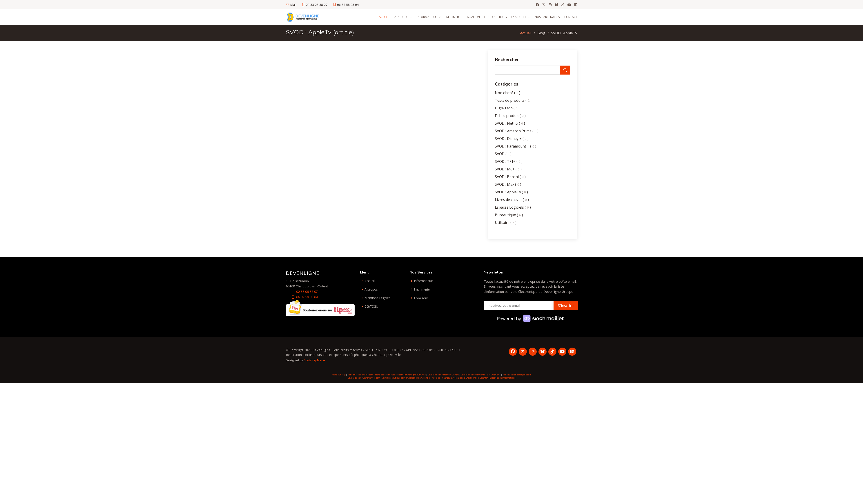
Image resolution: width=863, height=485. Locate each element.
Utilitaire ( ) (505, 222)
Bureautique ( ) (509, 214)
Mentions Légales (377, 298)
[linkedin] (575, 4)
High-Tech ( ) (507, 108)
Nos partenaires (547, 17)
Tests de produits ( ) (513, 100)
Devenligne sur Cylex (415, 374)
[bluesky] (556, 4)
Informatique (423, 280)
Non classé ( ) (507, 92)
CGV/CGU (371, 306)
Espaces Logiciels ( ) (513, 207)
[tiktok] (562, 4)
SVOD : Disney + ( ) (512, 138)
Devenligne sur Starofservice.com (364, 377)
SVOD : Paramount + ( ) (515, 146)
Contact (570, 17)
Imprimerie (453, 17)
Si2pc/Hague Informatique (503, 377)
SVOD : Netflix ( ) (510, 123)
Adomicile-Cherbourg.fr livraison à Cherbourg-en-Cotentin (460, 377)
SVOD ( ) (503, 153)
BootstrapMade (314, 360)
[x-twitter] (543, 4)
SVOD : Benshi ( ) (510, 176)
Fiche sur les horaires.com (360, 374)
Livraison (473, 17)
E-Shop (489, 17)
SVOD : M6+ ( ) (508, 169)
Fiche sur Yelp (338, 374)
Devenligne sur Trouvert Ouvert (443, 374)
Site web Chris (493, 374)
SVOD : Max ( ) (508, 184)
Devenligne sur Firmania (473, 374)
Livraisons (421, 298)
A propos (371, 289)
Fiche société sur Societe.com (389, 374)
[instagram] (550, 4)
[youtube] (569, 4)
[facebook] (537, 4)
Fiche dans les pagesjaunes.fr (517, 374)
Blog (503, 17)
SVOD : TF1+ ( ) (509, 161)
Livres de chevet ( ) (512, 199)
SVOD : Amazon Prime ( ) (516, 130)
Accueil (384, 17)
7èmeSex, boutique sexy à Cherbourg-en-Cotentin (406, 377)
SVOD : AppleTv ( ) (511, 192)
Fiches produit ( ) (510, 115)
